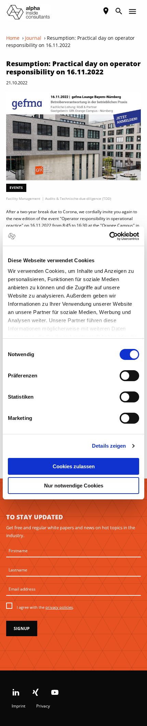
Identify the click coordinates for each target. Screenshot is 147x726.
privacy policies (59, 607)
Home (12, 38)
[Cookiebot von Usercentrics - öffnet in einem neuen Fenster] (109, 236)
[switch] (129, 375)
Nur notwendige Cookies (73, 485)
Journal (33, 38)
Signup (22, 628)
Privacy (43, 706)
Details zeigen (109, 446)
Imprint (18, 706)
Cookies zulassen (74, 466)
